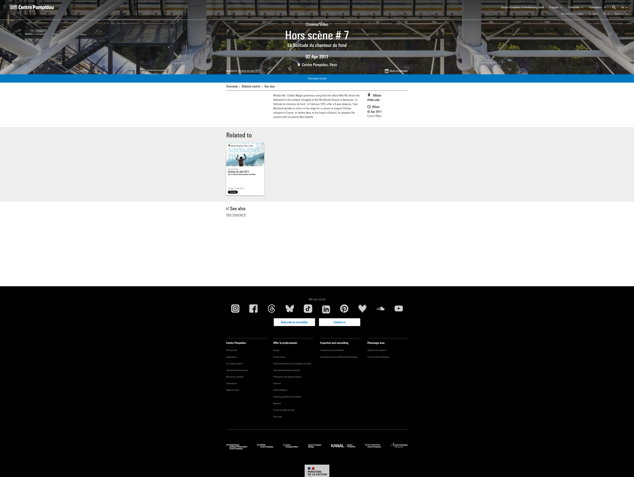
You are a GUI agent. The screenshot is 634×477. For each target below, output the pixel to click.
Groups (276, 350)
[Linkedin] (326, 309)
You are (620, 13)
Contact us (340, 322)
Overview (232, 86)
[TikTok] (308, 309)
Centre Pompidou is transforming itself (523, 7)
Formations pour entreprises (332, 350)
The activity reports (234, 363)
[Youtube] (399, 309)
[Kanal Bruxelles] (345, 448)
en (623, 7)
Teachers (277, 383)
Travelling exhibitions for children (287, 396)
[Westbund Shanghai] (375, 448)
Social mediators (280, 390)
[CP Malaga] (317, 448)
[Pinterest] (344, 309)
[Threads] (272, 309)
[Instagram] (235, 309)
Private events (279, 357)
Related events (251, 86)
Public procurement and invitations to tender (292, 363)
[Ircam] (267, 448)
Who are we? (231, 350)
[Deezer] (362, 309)
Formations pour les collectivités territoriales (338, 357)
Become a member (573, 13)
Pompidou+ (596, 7)
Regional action (232, 390)
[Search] (614, 7)
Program (554, 7)
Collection (574, 7)
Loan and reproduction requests (286, 370)
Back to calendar (399, 71)
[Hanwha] (399, 448)
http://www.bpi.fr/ (236, 214)
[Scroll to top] (626, 469)
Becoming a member (235, 376)
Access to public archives (284, 410)
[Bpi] (239, 448)
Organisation (231, 357)
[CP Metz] (293, 448)
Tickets (593, 13)
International (231, 383)
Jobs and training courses (237, 370)
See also (269, 86)
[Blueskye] (290, 309)
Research (277, 403)
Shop (607, 13)
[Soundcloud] (380, 309)
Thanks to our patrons (376, 350)
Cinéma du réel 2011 (249, 71)
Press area (277, 416)
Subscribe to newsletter (294, 322)
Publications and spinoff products (287, 376)
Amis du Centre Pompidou (378, 357)
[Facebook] (253, 309)
